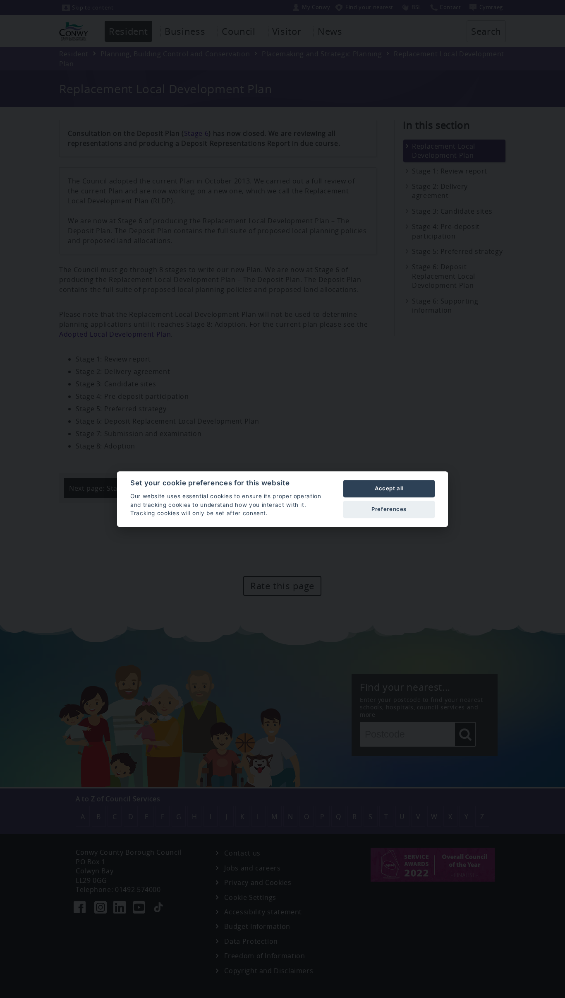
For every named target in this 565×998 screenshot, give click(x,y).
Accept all (389, 488)
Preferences (389, 509)
